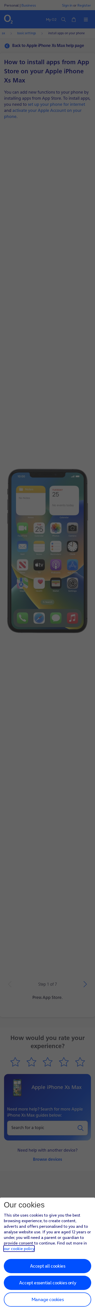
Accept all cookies (47, 1266)
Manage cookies (47, 1299)
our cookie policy (19, 1248)
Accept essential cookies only (47, 1283)
